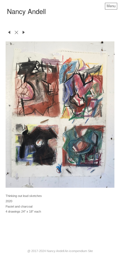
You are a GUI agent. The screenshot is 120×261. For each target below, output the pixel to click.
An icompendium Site (79, 251)
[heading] (26, 13)
